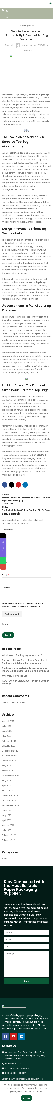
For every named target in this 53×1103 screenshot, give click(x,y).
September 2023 (10, 805)
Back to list (7, 503)
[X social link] (11, 485)
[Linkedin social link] (25, 485)
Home (5, 16)
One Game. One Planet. (15, 675)
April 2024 (7, 785)
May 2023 (6, 815)
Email (5, 575)
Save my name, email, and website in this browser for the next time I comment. (23, 605)
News (4, 858)
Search (5, 623)
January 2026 (8, 745)
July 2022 (6, 830)
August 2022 (8, 825)
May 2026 (6, 735)
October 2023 (9, 800)
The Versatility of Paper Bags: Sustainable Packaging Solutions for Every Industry (25, 661)
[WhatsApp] (3, 560)
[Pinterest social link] (18, 485)
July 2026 (6, 726)
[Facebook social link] (4, 485)
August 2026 (8, 721)
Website (6, 587)
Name (6, 562)
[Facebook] (5, 1036)
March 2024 (7, 790)
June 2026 (7, 731)
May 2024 (6, 780)
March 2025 (7, 770)
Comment (8, 529)
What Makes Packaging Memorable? (22, 655)
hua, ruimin (26, 45)
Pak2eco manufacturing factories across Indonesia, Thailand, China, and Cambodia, (25, 669)
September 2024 (10, 775)
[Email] (3, 567)
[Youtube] (13, 1036)
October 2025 (9, 760)
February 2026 (9, 740)
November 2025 (10, 755)
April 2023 (6, 820)
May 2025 (6, 765)
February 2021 (8, 840)
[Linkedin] (21, 1036)
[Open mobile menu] (3, 4)
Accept (26, 1098)
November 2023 (10, 795)
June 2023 (7, 810)
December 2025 (10, 750)
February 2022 (9, 835)
